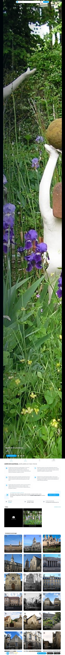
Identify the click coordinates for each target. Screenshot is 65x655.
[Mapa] (21, 456)
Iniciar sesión (46, 1)
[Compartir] (24, 456)
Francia (7, 445)
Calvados (10, 502)
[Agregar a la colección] (18, 456)
